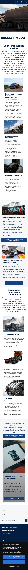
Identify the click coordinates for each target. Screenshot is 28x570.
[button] (14, 507)
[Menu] (2, 2)
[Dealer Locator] (22, 2)
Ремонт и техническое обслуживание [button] (14, 283)
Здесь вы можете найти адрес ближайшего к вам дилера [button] (14, 436)
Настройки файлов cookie (14, 566)
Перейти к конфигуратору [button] (14, 498)
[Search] (18, 2)
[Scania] (26, 2)
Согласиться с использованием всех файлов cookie (14, 557)
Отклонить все (14, 562)
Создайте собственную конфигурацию (13, 477)
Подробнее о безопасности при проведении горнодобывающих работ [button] (14, 240)
